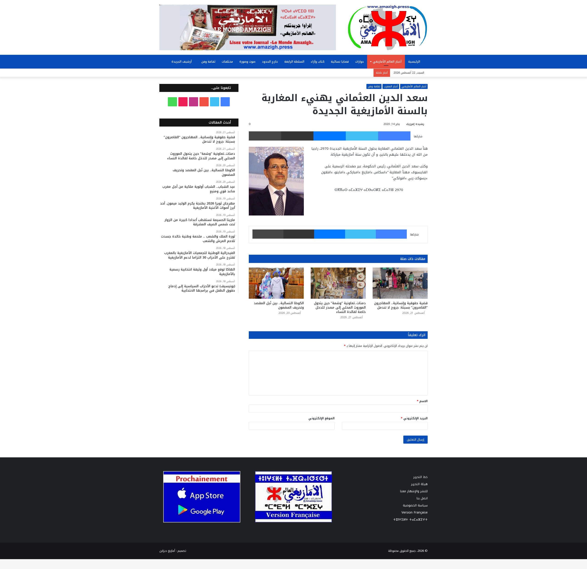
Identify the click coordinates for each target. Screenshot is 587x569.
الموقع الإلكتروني (321, 418)
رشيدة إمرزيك (415, 124)
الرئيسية (414, 61)
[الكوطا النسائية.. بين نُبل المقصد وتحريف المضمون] (276, 283)
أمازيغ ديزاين (167, 551)
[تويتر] (362, 136)
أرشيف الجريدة (182, 61)
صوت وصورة (247, 61)
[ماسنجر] (329, 136)
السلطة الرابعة (294, 61)
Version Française (414, 512)
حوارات (359, 61)
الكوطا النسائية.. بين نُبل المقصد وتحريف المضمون (279, 305)
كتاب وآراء (317, 61)
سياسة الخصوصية (415, 505)
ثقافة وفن (208, 61)
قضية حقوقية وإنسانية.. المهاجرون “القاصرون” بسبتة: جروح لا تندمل (401, 305)
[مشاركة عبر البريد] (297, 136)
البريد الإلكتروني (414, 418)
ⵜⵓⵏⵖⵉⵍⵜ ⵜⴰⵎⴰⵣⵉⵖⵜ (410, 519)
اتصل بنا (422, 498)
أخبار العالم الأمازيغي (387, 61)
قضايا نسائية (340, 61)
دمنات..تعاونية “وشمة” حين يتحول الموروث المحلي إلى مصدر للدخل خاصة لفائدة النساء (340, 307)
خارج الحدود (270, 61)
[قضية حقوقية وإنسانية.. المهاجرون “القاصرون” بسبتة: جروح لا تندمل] (400, 283)
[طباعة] (265, 136)
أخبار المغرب (391, 86)
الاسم (422, 401)
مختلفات (227, 61)
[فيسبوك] (394, 136)
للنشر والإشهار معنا (414, 491)
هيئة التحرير (419, 484)
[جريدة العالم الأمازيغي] (387, 27)
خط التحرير (420, 477)
